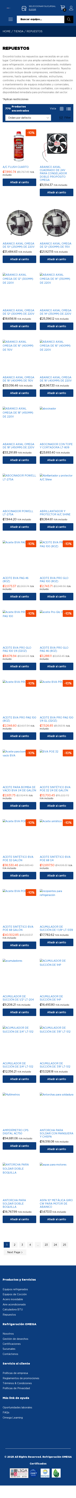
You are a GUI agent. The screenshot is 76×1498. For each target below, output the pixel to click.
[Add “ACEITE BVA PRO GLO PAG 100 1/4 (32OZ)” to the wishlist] (23, 642)
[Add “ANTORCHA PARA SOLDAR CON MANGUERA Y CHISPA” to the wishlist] (60, 1124)
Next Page (14, 1252)
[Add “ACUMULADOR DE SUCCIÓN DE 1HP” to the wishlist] (60, 991)
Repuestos (9, 1314)
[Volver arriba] (71, 1491)
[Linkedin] (21, 1427)
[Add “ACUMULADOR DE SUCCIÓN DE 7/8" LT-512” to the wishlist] (60, 1057)
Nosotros (8, 1333)
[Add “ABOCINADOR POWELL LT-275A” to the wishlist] (23, 505)
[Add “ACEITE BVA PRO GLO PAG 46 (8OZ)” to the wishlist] (60, 642)
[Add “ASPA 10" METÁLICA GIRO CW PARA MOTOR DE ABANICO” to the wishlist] (60, 1194)
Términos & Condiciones (17, 1383)
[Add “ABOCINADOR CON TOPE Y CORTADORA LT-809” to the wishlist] (60, 438)
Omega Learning (13, 1417)
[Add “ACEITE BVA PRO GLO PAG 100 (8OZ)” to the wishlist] (60, 572)
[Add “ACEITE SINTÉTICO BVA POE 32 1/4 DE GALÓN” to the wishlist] (60, 781)
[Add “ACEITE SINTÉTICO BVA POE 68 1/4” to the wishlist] (60, 851)
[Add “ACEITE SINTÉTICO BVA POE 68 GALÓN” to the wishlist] (23, 921)
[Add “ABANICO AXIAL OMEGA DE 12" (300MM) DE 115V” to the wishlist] (60, 238)
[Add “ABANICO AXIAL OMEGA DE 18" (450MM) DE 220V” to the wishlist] (23, 438)
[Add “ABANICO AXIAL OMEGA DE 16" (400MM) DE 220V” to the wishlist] (60, 371)
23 (46, 1244)
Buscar (68, 19)
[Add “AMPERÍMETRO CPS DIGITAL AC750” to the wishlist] (23, 1124)
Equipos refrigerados (15, 1289)
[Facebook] (6, 1427)
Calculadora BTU (13, 1309)
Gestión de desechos (15, 1338)
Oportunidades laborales (17, 1407)
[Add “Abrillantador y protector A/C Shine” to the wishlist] (60, 505)
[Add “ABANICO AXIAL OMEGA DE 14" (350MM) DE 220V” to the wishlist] (60, 304)
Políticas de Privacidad (16, 1388)
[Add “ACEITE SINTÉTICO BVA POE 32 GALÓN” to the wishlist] (23, 851)
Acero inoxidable (13, 1299)
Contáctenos (10, 1354)
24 (55, 1244)
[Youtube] (16, 1427)
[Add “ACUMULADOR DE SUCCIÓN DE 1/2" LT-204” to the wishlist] (23, 991)
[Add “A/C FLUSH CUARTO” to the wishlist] (23, 161)
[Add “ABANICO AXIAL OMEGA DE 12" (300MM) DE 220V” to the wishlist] (23, 304)
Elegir (32, 9)
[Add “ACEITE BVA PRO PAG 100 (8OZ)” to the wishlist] (23, 712)
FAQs (6, 1412)
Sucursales (9, 1348)
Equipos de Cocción (15, 1294)
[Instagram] (11, 1427)
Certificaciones (12, 1343)
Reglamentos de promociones (21, 1378)
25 (64, 1244)
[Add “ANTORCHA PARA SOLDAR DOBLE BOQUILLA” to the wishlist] (23, 1194)
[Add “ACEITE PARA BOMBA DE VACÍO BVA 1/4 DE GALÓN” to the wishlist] (23, 781)
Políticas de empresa (15, 1373)
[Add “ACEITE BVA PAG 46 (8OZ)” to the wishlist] (23, 572)
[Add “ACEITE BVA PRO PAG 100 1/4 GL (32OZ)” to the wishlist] (60, 712)
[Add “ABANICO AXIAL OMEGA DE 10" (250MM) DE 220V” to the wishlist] (23, 238)
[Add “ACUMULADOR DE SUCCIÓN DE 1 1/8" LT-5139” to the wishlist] (60, 921)
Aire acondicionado (14, 1304)
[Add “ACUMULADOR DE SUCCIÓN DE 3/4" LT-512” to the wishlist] (23, 1057)
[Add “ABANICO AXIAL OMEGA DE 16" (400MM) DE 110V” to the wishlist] (23, 371)
